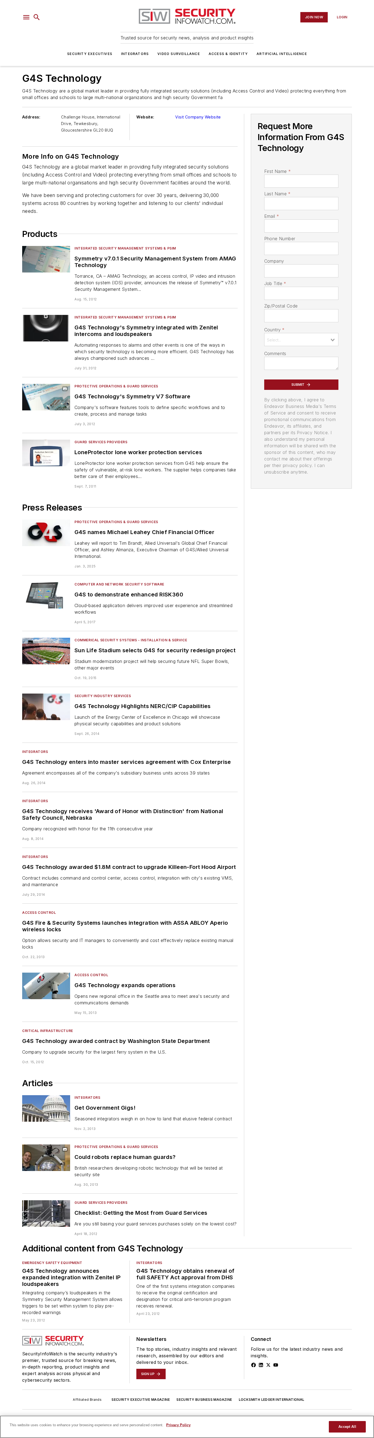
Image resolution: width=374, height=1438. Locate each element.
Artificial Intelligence (282, 54)
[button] (26, 17)
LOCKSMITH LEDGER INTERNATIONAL (271, 1400)
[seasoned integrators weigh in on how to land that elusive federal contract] (46, 1108)
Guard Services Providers (100, 442)
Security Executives (89, 54)
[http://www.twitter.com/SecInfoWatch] (268, 1365)
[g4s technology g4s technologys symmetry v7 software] (46, 397)
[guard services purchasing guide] (46, 1213)
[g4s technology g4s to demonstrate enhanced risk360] (46, 595)
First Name (277, 171)
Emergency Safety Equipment (52, 1263)
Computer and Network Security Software (119, 584)
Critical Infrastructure (47, 1031)
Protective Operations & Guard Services (116, 386)
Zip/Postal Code (281, 306)
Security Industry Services (102, 696)
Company (274, 261)
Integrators (135, 54)
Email (271, 216)
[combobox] (301, 339)
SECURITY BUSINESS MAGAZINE (204, 1400)
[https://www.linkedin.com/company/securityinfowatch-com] (261, 1365)
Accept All (347, 1427)
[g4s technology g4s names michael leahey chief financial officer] (46, 533)
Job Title (275, 283)
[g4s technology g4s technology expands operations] (46, 986)
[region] (187, 1427)
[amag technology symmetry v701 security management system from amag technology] (46, 259)
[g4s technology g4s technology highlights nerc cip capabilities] (46, 707)
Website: (145, 117)
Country (274, 329)
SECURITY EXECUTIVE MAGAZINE (140, 1400)
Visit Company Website (198, 117)
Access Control (39, 913)
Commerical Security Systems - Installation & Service (130, 640)
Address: (31, 117)
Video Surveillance (178, 54)
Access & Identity (228, 54)
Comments (275, 353)
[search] (37, 17)
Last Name (277, 193)
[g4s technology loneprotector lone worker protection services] (46, 453)
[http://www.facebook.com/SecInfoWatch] (253, 1365)
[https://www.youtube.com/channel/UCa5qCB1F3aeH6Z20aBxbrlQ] (275, 1365)
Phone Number (279, 238)
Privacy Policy (178, 1425)
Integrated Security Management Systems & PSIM (125, 248)
